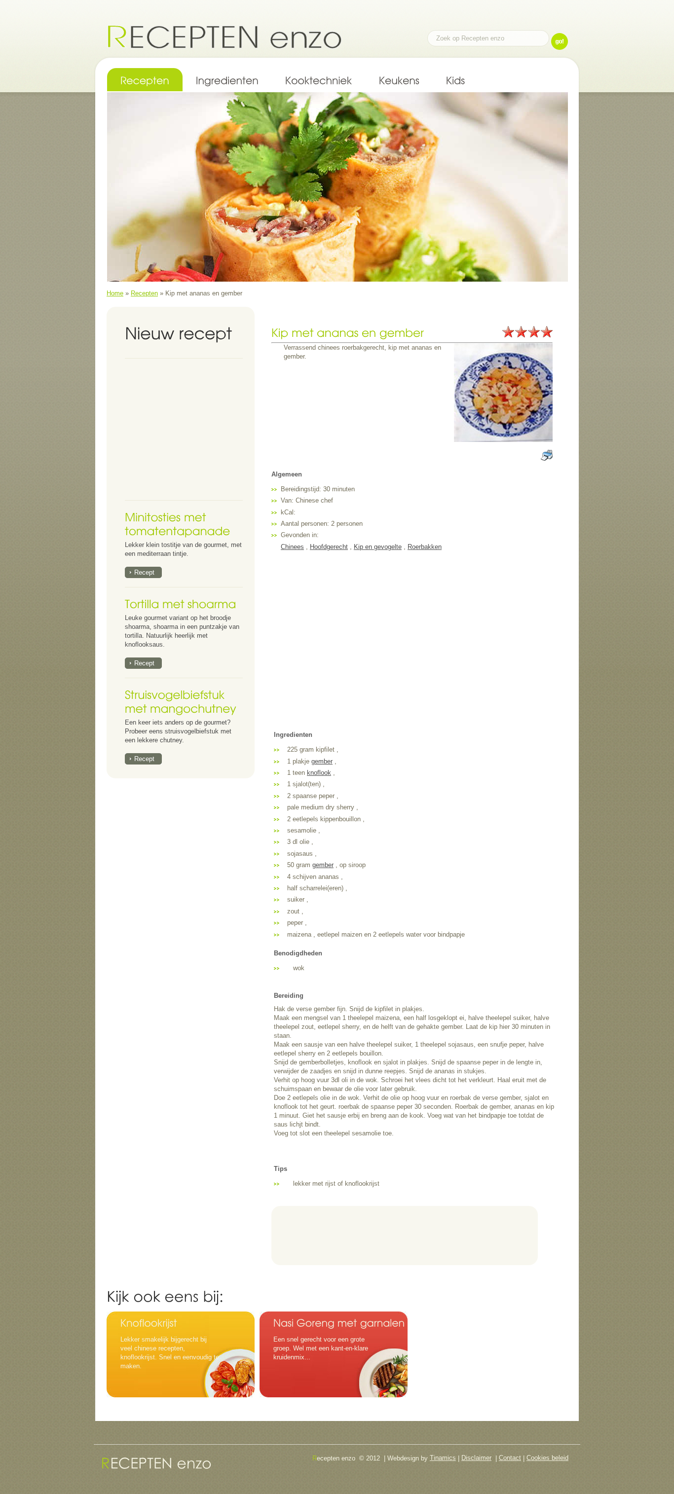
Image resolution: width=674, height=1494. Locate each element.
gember (322, 761)
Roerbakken (425, 546)
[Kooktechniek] (319, 79)
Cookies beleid (547, 1457)
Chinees (292, 546)
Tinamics (443, 1457)
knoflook (319, 772)
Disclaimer (476, 1457)
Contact (510, 1457)
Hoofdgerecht (329, 546)
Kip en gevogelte (378, 546)
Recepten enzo (224, 36)
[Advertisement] (186, 429)
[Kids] (456, 79)
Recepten (144, 293)
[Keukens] (399, 79)
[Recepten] (145, 79)
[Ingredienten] (227, 79)
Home (115, 293)
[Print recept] (547, 453)
